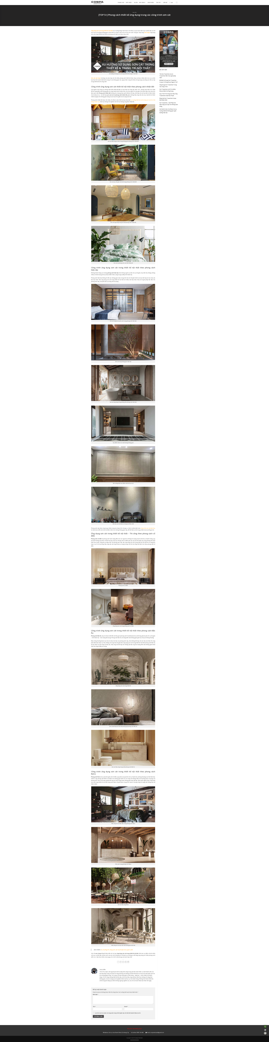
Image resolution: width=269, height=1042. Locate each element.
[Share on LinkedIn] (128, 962)
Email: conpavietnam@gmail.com (155, 1032)
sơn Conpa (147, 32)
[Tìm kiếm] (177, 2)
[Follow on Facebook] (170, 2)
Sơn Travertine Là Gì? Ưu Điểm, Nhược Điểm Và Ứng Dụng (167, 90)
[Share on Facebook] (118, 962)
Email (126, 1006)
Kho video (142, 2)
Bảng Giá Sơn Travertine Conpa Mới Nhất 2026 (167, 99)
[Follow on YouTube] (171, 2)
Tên (94, 1006)
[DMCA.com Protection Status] (134, 1040)
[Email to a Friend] (123, 962)
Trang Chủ (121, 2)
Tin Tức (158, 2)
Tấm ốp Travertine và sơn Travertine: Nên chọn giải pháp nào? (167, 75)
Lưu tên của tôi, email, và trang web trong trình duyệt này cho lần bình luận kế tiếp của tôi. (118, 1013)
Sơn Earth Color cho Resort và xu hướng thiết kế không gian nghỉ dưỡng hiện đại (168, 110)
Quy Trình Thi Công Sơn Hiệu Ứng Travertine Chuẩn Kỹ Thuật (168, 94)
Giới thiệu (129, 2)
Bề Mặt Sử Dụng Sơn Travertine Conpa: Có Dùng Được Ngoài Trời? (168, 81)
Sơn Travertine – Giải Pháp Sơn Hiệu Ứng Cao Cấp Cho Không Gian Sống (168, 104)
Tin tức (134, 12)
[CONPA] (97, 2)
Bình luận (95, 994)
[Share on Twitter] (121, 962)
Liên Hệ (165, 2)
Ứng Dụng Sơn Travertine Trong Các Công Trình (168, 85)
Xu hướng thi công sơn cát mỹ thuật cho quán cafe (117, 950)
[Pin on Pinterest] (126, 962)
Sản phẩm (151, 2)
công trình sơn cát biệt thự (148, 528)
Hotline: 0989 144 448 (137, 1032)
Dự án (136, 2)
